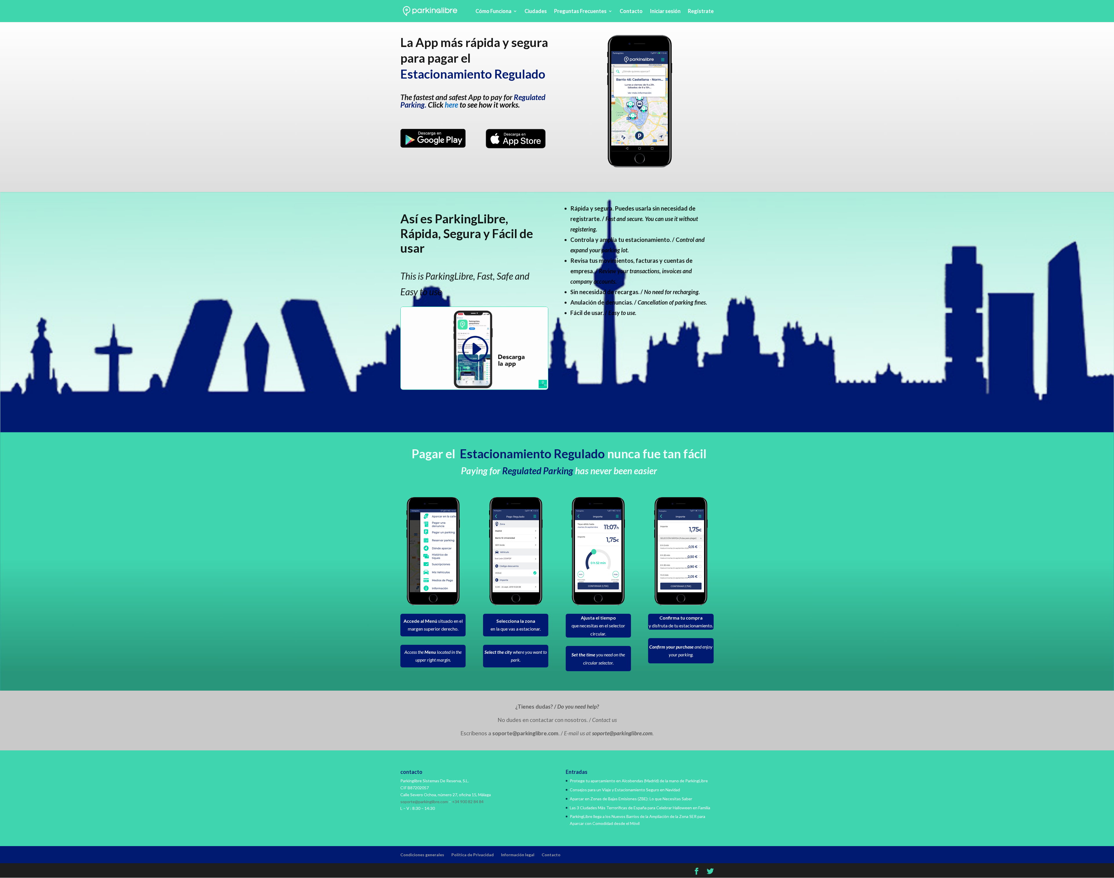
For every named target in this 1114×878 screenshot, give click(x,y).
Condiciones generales (422, 854)
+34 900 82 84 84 (468, 801)
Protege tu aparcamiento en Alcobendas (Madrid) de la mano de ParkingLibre (639, 780)
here (451, 104)
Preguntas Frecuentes (580, 11)
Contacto (631, 11)
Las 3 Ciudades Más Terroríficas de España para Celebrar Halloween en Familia (640, 807)
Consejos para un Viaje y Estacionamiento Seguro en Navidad (625, 789)
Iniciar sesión (665, 11)
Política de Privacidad (472, 854)
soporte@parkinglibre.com (424, 801)
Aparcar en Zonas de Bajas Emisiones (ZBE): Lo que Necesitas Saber (631, 798)
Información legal (517, 854)
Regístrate (701, 11)
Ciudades (536, 11)
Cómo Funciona (493, 11)
